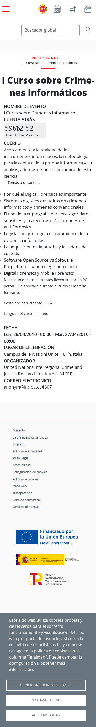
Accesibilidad (22, 465)
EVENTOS (52, 58)
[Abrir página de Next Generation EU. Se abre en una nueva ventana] (48, 539)
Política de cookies (25, 479)
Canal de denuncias (26, 507)
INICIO (36, 58)
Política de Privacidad (27, 451)
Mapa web (20, 486)
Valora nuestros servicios (30, 437)
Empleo (18, 444)
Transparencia (22, 493)
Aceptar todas (46, 715)
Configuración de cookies (30, 472)
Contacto (19, 430)
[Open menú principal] (5, 8)
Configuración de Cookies (46, 685)
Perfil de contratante (27, 500)
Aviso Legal (20, 458)
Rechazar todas (45, 700)
